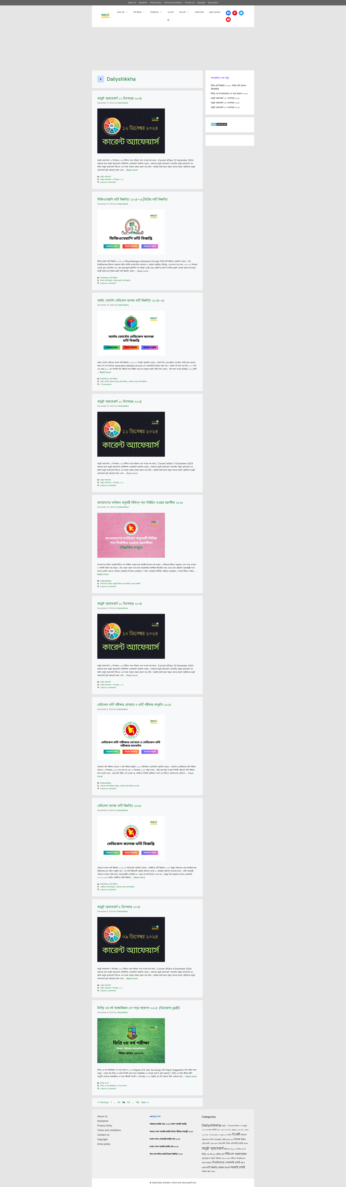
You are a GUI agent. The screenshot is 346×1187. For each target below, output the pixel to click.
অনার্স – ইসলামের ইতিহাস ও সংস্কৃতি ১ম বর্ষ (216, 1135)
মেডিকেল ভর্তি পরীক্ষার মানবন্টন (109, 786)
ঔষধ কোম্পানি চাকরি (234, 1143)
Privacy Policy (155, 2)
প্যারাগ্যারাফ (241, 1154)
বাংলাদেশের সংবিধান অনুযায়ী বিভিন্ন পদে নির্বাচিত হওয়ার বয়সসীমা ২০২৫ (140, 502)
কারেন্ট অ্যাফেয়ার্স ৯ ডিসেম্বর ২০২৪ (118, 906)
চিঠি (225, 1149)
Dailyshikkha (105, 581)
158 (138, 1102)
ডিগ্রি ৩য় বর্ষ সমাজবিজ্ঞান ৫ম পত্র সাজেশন (113, 1086)
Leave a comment (108, 182)
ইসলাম (237, 1139)
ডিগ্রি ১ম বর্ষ (233, 1149)
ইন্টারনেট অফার (229, 1140)
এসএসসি (170, 12)
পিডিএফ (229, 1154)
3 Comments (106, 384)
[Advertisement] (173, 47)
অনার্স (214, 1129)
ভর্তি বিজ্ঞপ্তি (137, 12)
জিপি (228, 1149)
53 (119, 1102)
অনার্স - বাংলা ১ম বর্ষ (222, 1130)
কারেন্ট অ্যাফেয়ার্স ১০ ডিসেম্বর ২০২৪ (119, 603)
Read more (132, 170)
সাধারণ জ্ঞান (121, 12)
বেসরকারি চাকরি (232, 1162)
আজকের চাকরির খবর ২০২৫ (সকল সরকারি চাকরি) (168, 1123)
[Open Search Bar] (168, 20)
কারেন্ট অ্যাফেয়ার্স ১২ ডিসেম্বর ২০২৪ (119, 98)
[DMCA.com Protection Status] (219, 125)
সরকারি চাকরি (199, 12)
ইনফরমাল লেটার (220, 1139)
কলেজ (246, 1143)
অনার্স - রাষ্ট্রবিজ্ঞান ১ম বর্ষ (234, 1130)
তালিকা (218, 1154)
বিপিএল (233, 1158)
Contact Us (189, 2)
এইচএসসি (182, 12)
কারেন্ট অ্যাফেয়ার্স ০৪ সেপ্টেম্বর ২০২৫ (225, 102)
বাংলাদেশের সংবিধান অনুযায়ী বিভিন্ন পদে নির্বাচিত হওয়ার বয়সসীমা (120, 583)
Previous (103, 1102)
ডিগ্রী (213, 1154)
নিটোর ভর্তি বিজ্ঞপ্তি (106, 280)
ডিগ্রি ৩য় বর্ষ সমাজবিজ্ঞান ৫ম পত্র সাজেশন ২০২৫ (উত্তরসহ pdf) (138, 1007)
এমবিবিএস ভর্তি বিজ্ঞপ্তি (107, 887)
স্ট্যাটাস (213, 1171)
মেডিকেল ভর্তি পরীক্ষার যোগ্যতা (129, 786)
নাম (223, 1154)
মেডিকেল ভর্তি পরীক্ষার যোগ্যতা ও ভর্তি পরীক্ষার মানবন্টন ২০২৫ (134, 704)
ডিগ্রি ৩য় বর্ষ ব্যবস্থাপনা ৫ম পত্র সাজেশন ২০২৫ (229, 93)
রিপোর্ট (227, 1167)
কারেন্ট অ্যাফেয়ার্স (214, 12)
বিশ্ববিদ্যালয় (154, 12)
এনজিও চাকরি (213, 1144)
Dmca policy (213, 2)
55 (129, 1102)
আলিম (229, 1135)
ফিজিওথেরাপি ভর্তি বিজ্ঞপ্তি (122, 280)
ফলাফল (223, 1158)
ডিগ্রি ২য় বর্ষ (241, 1149)
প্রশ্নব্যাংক (206, 1158)
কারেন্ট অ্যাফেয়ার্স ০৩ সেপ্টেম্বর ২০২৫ (225, 107)
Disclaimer (143, 2)
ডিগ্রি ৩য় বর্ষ (104, 1083)
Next (145, 1102)
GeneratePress (189, 1182)
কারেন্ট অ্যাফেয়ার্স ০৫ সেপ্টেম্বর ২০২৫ (225, 98)
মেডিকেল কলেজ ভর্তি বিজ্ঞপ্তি (138, 381)
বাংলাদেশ (228, 1158)
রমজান (221, 1167)
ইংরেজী (236, 1134)
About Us (132, 2)
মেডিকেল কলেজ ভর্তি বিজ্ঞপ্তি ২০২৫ (119, 805)
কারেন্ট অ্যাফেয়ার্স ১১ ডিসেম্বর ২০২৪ (119, 401)
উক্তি (243, 1139)
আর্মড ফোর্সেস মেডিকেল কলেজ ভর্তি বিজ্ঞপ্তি (113, 381)
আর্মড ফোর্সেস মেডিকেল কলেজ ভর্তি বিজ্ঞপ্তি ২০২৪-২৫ (131, 300)
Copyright (201, 2)
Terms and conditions (173, 2)
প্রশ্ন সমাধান (215, 1158)
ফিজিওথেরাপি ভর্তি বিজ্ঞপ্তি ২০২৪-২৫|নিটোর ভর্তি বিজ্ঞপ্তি (132, 199)
